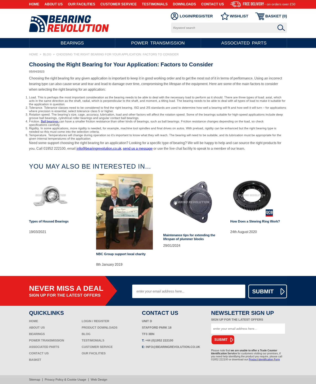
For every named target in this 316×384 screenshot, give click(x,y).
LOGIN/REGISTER (196, 16)
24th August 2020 (243, 232)
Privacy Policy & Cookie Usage (65, 379)
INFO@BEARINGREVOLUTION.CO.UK (173, 347)
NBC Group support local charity (121, 254)
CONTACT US (212, 4)
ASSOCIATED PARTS (44, 347)
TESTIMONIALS (155, 4)
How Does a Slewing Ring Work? (255, 221)
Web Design (99, 379)
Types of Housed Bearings (49, 221)
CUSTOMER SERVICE (118, 4)
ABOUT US (53, 4)
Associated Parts (244, 42)
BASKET (35, 359)
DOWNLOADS (184, 4)
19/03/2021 (37, 232)
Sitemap (34, 379)
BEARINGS (37, 334)
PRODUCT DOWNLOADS (99, 327)
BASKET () (276, 16)
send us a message (138, 148)
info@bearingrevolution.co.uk (99, 148)
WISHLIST (239, 16)
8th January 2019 (109, 264)
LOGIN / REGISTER (95, 321)
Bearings (72, 42)
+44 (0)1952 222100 (159, 340)
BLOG (47, 54)
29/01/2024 (171, 245)
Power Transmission (158, 42)
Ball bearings (50, 121)
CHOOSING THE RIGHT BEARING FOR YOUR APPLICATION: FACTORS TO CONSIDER (117, 54)
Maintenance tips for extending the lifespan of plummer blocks (189, 237)
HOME (34, 4)
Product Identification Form (264, 359)
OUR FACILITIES (81, 4)
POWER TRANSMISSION (46, 340)
